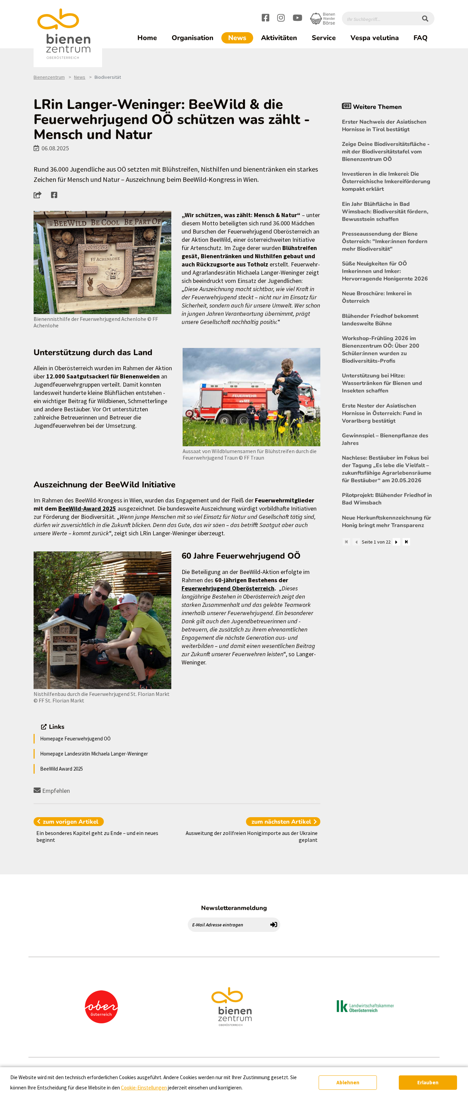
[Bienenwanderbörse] (322, 19)
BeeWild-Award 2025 (87, 508)
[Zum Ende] (406, 542)
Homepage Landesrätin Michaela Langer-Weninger (94, 753)
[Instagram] (281, 18)
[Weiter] (396, 542)
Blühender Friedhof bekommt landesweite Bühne (380, 319)
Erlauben (428, 1082)
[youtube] (297, 18)
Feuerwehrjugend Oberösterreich (228, 588)
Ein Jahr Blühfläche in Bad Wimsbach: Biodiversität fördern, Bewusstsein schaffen (385, 211)
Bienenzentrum (49, 77)
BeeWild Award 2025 (61, 768)
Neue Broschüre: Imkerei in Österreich (377, 297)
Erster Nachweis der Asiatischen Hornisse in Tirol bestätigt (384, 125)
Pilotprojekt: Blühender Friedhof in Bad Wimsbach (387, 499)
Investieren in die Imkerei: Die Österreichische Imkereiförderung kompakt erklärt (386, 181)
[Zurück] (356, 542)
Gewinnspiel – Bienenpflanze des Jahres (385, 439)
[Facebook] (265, 18)
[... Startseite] (68, 33)
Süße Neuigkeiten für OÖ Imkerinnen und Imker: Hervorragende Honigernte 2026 (385, 271)
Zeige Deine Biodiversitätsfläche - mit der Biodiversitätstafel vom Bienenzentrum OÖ (386, 151)
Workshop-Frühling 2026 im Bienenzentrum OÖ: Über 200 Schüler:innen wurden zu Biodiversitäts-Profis (380, 350)
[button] (40, 194)
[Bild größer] (102, 262)
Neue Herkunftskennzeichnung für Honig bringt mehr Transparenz (386, 521)
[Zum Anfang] (346, 542)
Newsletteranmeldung (234, 908)
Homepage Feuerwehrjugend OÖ (75, 738)
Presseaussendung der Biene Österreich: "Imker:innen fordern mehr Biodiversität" (385, 241)
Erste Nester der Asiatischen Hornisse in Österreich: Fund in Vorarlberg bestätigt (382, 413)
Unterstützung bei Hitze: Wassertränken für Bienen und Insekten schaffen (382, 383)
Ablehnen (347, 1082)
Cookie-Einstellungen (144, 1087)
